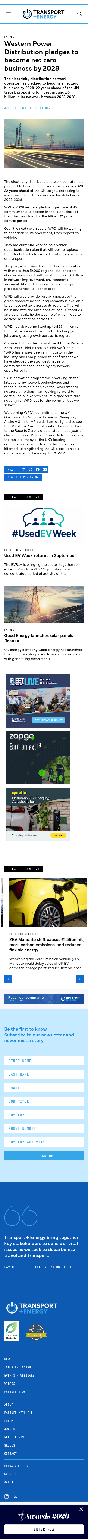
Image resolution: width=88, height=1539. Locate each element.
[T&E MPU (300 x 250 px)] (38, 783)
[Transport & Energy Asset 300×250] (38, 726)
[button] (23, 469)
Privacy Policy (16, 1466)
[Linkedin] (6, 1496)
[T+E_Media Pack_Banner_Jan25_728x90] (44, 1002)
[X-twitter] (15, 1496)
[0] (38, 840)
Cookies (10, 1474)
